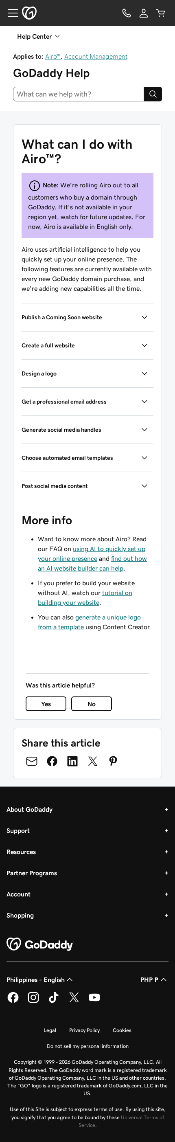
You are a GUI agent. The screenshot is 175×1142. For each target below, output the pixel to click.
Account (19, 894)
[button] (87, 317)
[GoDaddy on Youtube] (94, 1001)
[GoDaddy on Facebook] (13, 1001)
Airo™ (53, 56)
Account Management (95, 56)
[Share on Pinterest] (113, 761)
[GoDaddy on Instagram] (33, 1001)
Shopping (20, 915)
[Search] (153, 94)
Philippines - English (36, 979)
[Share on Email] (32, 761)
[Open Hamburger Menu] (10, 13)
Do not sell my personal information (88, 1046)
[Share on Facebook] (52, 761)
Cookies (122, 1030)
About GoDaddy (29, 809)
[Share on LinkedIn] (72, 761)
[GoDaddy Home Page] (40, 944)
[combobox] (78, 94)
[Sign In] (143, 13)
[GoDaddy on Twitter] (74, 1001)
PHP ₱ (149, 979)
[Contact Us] (126, 13)
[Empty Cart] (160, 13)
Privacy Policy (84, 1030)
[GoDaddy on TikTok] (53, 1001)
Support (18, 830)
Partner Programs (32, 873)
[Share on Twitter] (93, 761)
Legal (50, 1030)
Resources (21, 851)
